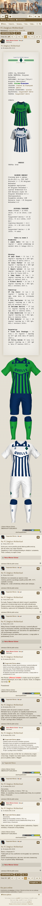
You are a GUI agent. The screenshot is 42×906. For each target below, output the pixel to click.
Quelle (18, 87)
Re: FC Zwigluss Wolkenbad (12, 541)
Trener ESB (22, 30)
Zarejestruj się (21, 19)
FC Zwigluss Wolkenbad (12, 27)
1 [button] (14, 37)
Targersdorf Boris (26, 92)
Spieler (29, 90)
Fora (7, 17)
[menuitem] (40, 24)
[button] (8, 37)
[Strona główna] (21, 7)
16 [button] (29, 37)
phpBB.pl (29, 902)
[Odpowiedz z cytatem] (38, 41)
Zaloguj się (12, 19)
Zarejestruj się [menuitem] (39, 17)
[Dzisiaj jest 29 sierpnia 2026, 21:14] (37, 24)
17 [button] (32, 37)
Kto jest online (6, 887)
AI (31, 16)
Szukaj (4, 19)
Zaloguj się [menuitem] (36, 17)
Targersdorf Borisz (13, 30)
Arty (17, 900)
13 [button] (19, 37)
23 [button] (37, 37)
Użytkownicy (10, 17)
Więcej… (3, 17)
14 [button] (22, 37)
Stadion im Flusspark (24, 85)
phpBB (18, 898)
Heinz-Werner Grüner (12, 40)
